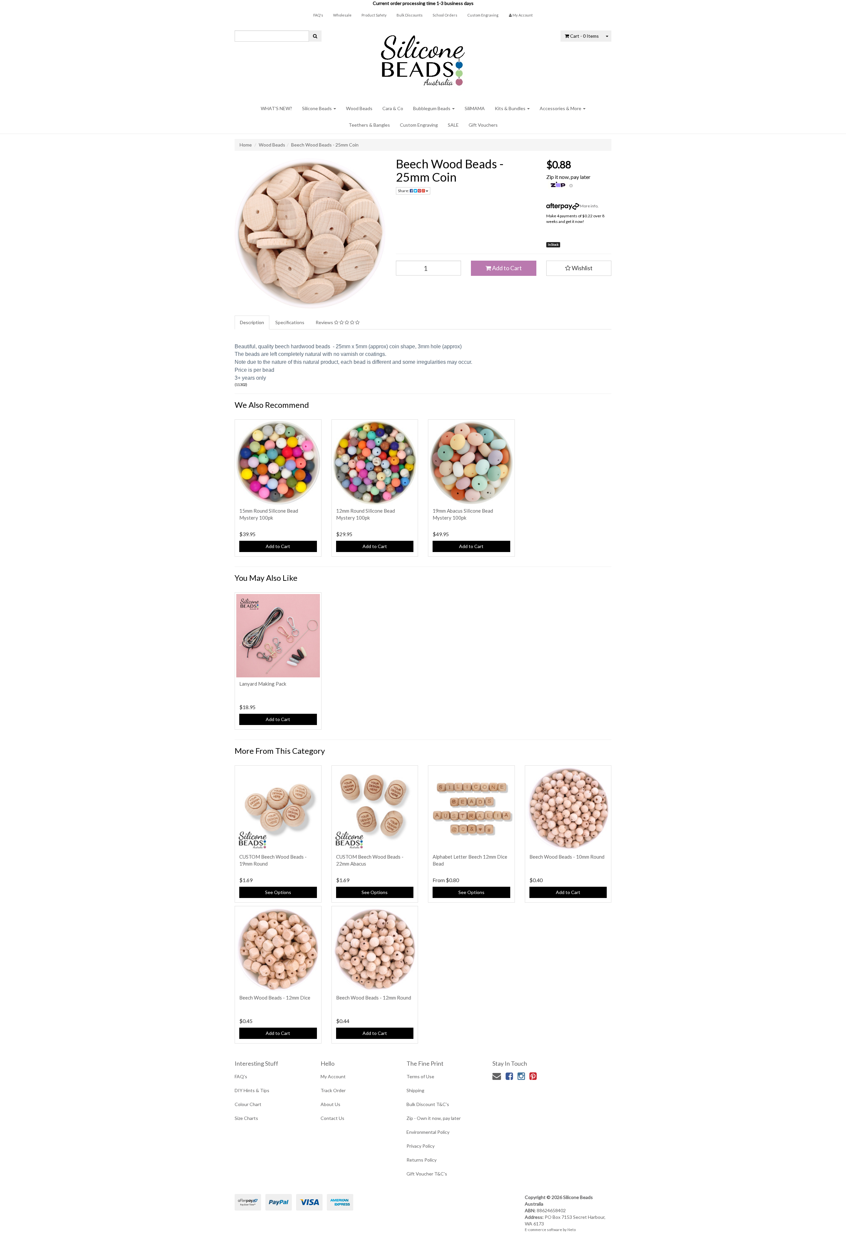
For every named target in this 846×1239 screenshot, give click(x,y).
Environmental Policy (427, 1132)
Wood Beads (359, 108)
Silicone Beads (317, 108)
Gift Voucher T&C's (426, 1173)
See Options (278, 892)
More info (588, 205)
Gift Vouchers (483, 125)
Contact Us (332, 1118)
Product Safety (374, 15)
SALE (453, 125)
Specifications (289, 322)
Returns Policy (421, 1160)
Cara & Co (392, 108)
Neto (571, 1229)
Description (252, 322)
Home (246, 145)
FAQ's (318, 15)
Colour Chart (248, 1104)
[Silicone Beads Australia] (423, 58)
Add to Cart (506, 268)
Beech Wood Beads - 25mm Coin (325, 145)
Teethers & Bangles (369, 125)
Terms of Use (420, 1076)
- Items (584, 36)
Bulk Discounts (410, 15)
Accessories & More (561, 108)
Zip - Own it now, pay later (433, 1118)
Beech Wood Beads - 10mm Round (566, 857)
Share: (404, 190)
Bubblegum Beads (432, 108)
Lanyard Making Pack (262, 684)
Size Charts (246, 1118)
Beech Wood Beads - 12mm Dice (274, 998)
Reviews (325, 322)
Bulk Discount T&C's (427, 1104)
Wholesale (342, 15)
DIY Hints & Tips (252, 1090)
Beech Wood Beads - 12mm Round (373, 998)
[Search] (315, 36)
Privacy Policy (420, 1146)
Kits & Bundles (510, 108)
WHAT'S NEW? (276, 108)
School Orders (445, 15)
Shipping (415, 1090)
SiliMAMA (475, 108)
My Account (333, 1076)
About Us (330, 1104)
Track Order (333, 1090)
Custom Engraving (482, 15)
